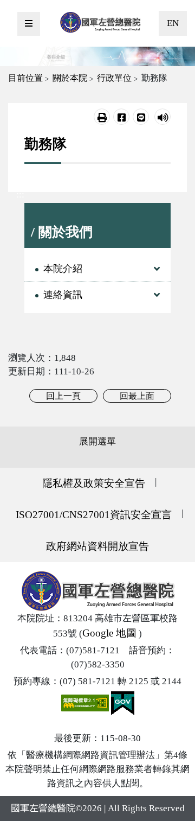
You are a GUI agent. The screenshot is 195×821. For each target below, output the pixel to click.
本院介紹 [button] (62, 268)
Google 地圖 (109, 633)
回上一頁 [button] (63, 395)
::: (20, 194)
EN (173, 23)
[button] (102, 117)
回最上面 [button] (137, 395)
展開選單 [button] (97, 441)
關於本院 (70, 77)
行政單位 (114, 77)
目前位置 (25, 77)
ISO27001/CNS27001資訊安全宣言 (94, 514)
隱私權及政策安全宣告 (93, 483)
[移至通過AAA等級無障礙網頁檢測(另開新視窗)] (86, 702)
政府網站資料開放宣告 (97, 546)
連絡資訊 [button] (62, 294)
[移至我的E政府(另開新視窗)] (122, 702)
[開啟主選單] (28, 24)
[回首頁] (100, 22)
